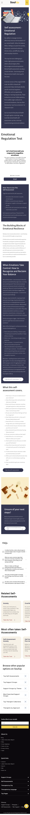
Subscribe (15, 727)
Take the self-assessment (12, 379)
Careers (3, 761)
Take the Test (7, 620)
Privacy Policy (5, 748)
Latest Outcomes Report (7, 739)
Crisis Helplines (5, 744)
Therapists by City (15, 785)
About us (3, 770)
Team (2, 750)
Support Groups (15, 777)
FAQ (2, 768)
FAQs (2, 742)
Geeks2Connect (23, 812)
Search (3, 766)
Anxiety (6, 603)
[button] (2, 2)
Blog (2, 737)
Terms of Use (4, 746)
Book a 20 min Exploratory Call (14, 528)
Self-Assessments (15, 781)
